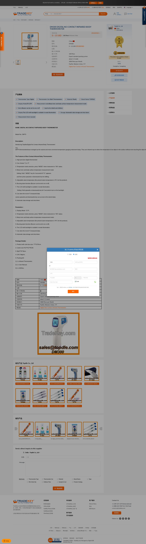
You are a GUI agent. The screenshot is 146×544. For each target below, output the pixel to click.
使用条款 (70, 287)
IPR (74, 287)
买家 (70, 254)
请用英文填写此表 (92, 258)
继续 (73, 291)
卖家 (76, 254)
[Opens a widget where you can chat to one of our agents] (6, 541)
